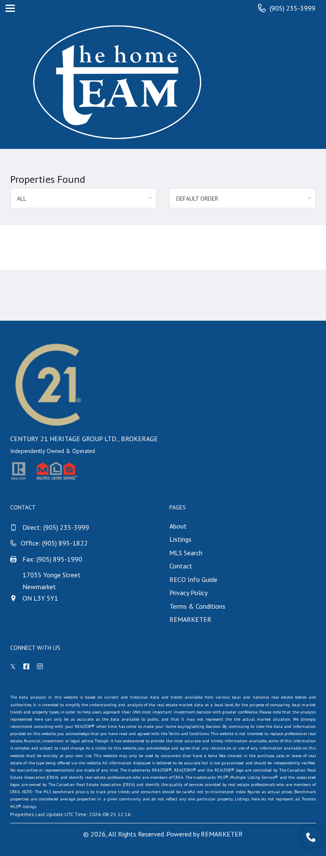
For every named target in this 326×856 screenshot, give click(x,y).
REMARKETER (190, 619)
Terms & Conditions (197, 606)
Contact (180, 566)
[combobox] (83, 198)
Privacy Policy (188, 592)
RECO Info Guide (193, 579)
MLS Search (185, 552)
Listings (180, 539)
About (178, 526)
